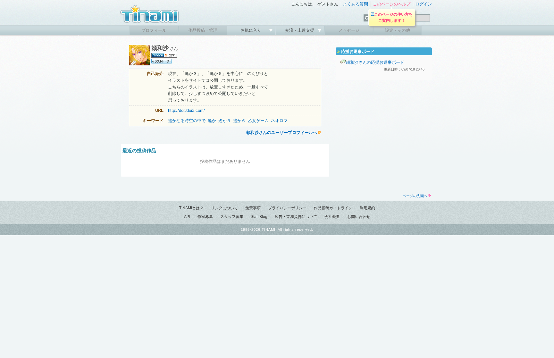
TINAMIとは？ (191, 208)
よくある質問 (355, 4)
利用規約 (367, 208)
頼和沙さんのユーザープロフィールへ (281, 132)
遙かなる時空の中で (187, 120)
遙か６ (239, 120)
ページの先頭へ (415, 196)
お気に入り (251, 30)
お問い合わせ (358, 216)
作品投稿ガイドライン (333, 208)
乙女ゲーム (258, 120)
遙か (212, 120)
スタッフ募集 (231, 216)
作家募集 (205, 216)
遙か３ (224, 120)
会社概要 (332, 216)
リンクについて (224, 208)
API (187, 216)
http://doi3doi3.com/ (186, 110)
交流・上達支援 (300, 30)
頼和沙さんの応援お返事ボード (375, 62)
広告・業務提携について (296, 216)
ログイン (423, 4)
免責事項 (253, 208)
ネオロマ (279, 120)
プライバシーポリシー (287, 208)
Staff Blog (259, 216)
